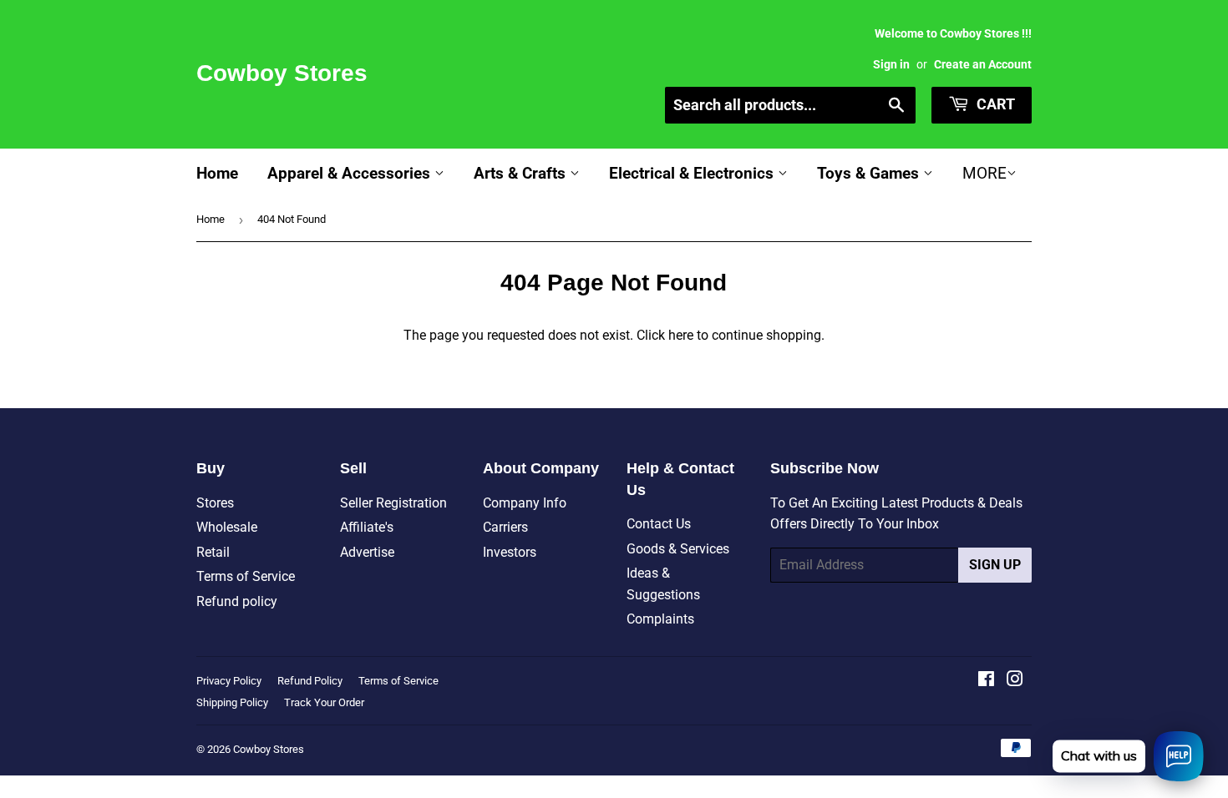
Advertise (367, 552)
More (984, 173)
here (680, 335)
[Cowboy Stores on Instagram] (1015, 681)
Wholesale (226, 527)
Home (217, 173)
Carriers (505, 527)
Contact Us (659, 524)
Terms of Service (245, 576)
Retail (213, 552)
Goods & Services (678, 549)
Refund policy (236, 601)
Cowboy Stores (282, 73)
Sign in (891, 64)
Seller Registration (393, 503)
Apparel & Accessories (350, 173)
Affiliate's (366, 527)
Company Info (524, 503)
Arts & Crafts (522, 173)
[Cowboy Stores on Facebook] (986, 681)
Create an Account (983, 64)
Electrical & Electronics (693, 173)
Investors (509, 552)
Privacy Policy (228, 680)
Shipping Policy (232, 702)
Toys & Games (870, 173)
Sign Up (995, 565)
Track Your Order (324, 702)
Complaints (660, 619)
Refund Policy (310, 680)
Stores (215, 503)
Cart (994, 104)
